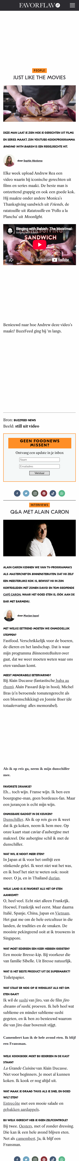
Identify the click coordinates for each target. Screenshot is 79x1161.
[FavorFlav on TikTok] (53, 495)
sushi (23, 1000)
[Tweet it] (26, 495)
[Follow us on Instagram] (35, 495)
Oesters (25, 1126)
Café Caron (12, 594)
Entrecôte (11, 1103)
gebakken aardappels (21, 1109)
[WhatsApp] (61, 495)
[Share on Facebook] (17, 495)
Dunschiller (13, 819)
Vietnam (62, 913)
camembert (25, 1138)
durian (54, 878)
